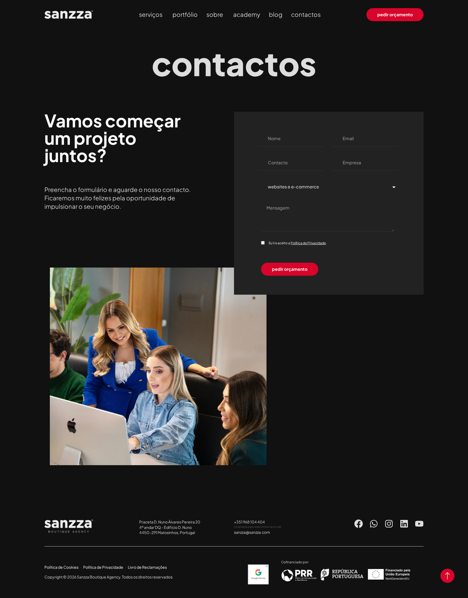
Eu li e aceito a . (298, 243)
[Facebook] (358, 523)
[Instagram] (389, 523)
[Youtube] (419, 523)
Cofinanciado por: (295, 562)
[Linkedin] (404, 523)
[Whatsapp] (373, 523)
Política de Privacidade (308, 243)
